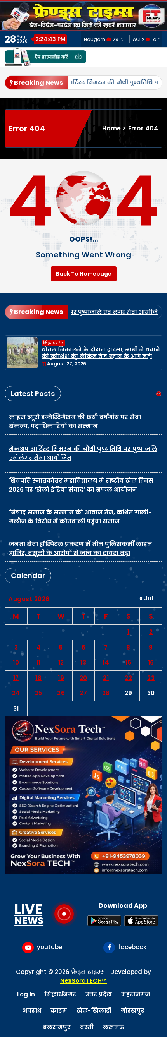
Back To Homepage (83, 274)
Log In (26, 994)
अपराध (32, 1010)
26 (61, 693)
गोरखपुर (132, 1010)
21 (106, 678)
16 (151, 662)
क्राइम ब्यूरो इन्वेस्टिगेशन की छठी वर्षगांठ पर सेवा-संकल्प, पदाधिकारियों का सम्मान (76, 421)
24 (16, 693)
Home (111, 128)
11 (39, 662)
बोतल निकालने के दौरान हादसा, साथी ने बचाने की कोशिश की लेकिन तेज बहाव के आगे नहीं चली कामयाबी (101, 356)
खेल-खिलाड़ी (94, 1010)
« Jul (146, 598)
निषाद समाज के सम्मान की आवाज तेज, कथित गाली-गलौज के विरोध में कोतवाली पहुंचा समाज (80, 516)
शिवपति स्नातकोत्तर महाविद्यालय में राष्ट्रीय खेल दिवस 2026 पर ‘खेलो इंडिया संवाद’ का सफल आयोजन (81, 485)
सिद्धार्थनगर (53, 343)
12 (61, 662)
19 (61, 678)
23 (151, 678)
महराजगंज (135, 994)
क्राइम (58, 1010)
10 (16, 662)
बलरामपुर (57, 1027)
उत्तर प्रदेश (98, 994)
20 (83, 678)
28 (106, 693)
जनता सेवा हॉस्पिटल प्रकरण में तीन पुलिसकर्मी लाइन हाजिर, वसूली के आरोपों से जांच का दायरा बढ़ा (80, 548)
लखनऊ (113, 1027)
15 (128, 662)
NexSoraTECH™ (83, 981)
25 (38, 693)
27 (83, 693)
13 (83, 662)
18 (38, 678)
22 (128, 678)
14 (106, 662)
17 (16, 678)
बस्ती (87, 1027)
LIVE (28, 914)
